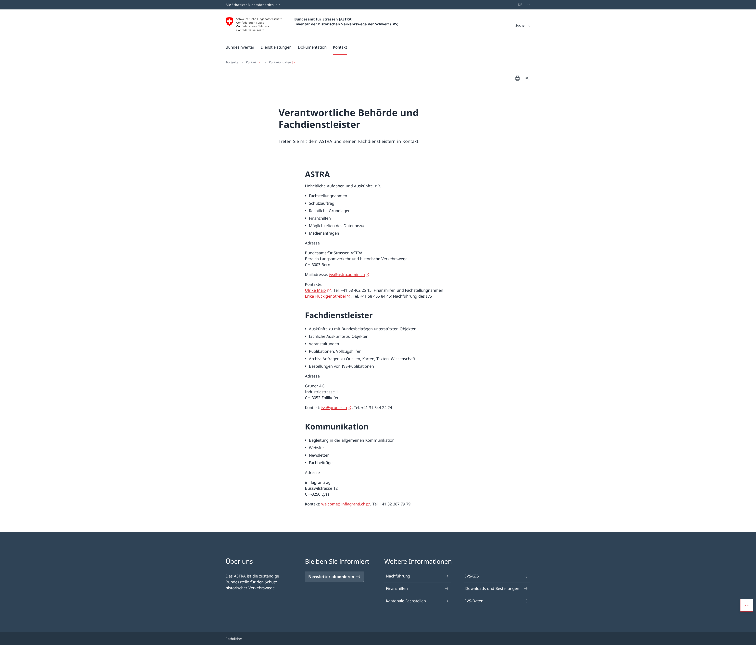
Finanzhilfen (397, 588)
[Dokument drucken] (517, 78)
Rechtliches (234, 639)
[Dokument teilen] (528, 78)
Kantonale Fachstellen (406, 600)
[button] (240, 47)
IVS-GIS (472, 576)
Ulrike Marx (315, 290)
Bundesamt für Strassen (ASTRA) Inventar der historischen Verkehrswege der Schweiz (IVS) (346, 21)
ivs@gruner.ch (334, 407)
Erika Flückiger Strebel (325, 296)
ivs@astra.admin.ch (347, 274)
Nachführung (398, 576)
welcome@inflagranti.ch (343, 504)
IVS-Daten (474, 600)
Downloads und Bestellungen (492, 588)
